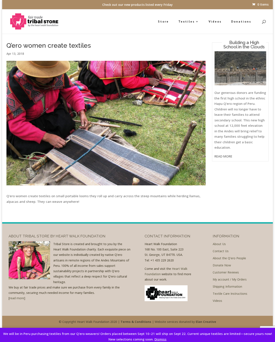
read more (16, 298)
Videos (215, 21)
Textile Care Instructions (230, 294)
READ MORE (223, 156)
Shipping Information (227, 286)
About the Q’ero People (229, 258)
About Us (219, 244)
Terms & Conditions (136, 322)
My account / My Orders (230, 279)
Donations (241, 21)
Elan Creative (206, 322)
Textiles (186, 21)
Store (163, 21)
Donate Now (222, 265)
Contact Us (221, 251)
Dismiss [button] (160, 339)
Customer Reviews (226, 272)
